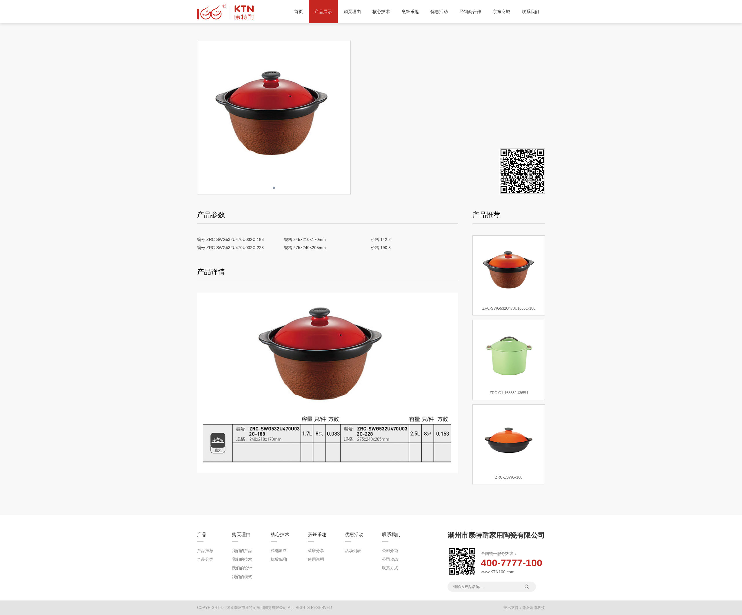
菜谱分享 (316, 550)
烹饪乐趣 (410, 11)
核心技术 (381, 11)
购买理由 (352, 11)
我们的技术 (242, 559)
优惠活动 (439, 11)
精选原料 (279, 550)
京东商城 (501, 11)
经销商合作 (470, 11)
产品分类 (205, 559)
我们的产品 (242, 550)
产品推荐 (205, 550)
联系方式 (390, 568)
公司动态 (390, 559)
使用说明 (316, 559)
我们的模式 (242, 576)
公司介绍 (390, 550)
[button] (346, 117)
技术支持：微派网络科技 (524, 607)
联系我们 (530, 11)
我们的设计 (242, 568)
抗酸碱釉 (279, 559)
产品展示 (323, 11)
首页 (298, 11)
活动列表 (353, 550)
